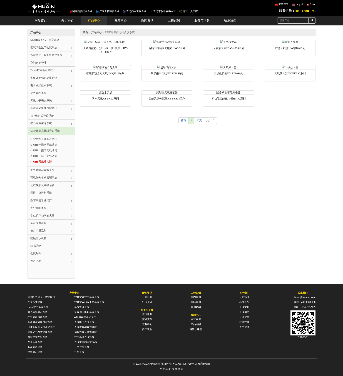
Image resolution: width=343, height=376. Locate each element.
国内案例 (196, 297)
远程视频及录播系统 (85, 332)
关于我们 (67, 20)
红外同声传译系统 (38, 317)
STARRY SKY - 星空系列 (41, 297)
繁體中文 (284, 4)
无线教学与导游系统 (85, 327)
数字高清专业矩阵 (84, 337)
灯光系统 (79, 352)
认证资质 (244, 317)
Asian (312, 4)
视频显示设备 (35, 352)
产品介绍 (196, 324)
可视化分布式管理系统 (40, 332)
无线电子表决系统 (84, 322)
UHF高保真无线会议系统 (41, 327)
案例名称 (196, 307)
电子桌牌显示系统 (38, 312)
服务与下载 (202, 20)
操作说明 (147, 329)
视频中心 (121, 20)
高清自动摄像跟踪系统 (40, 322)
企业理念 (244, 312)
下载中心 (147, 324)
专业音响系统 (35, 342)
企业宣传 (196, 319)
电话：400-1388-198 (304, 302)
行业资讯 (147, 302)
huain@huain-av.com (304, 297)
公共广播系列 (81, 347)
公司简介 (244, 297)
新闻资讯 (147, 20)
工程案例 (174, 20)
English (299, 4)
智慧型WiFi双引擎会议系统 (89, 302)
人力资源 (244, 327)
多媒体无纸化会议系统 (86, 312)
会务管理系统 (81, 307)
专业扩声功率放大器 (85, 342)
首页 (85, 32)
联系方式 (244, 322)
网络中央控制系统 (38, 337)
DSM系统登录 (202, 363)
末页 (199, 120)
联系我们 (230, 20)
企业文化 (244, 307)
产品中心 (94, 20)
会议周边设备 (35, 347)
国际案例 (196, 302)
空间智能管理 (35, 302)
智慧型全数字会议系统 (86, 297)
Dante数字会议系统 (38, 307)
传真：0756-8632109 (304, 307)
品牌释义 (244, 302)
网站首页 (41, 20)
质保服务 (147, 314)
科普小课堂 (196, 329)
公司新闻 (147, 297)
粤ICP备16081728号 (183, 363)
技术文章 (147, 319)
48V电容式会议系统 (85, 317)
